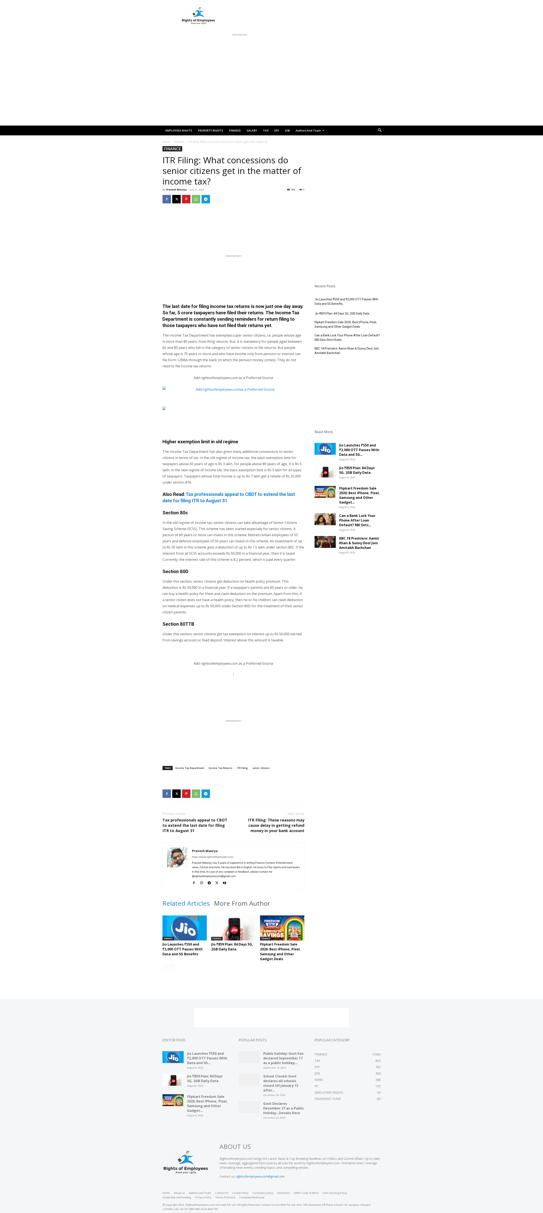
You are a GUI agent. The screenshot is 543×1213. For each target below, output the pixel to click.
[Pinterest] (186, 199)
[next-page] (172, 967)
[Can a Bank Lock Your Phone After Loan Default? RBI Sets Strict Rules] (325, 520)
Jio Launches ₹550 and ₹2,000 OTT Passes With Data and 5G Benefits (182, 949)
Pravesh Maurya (176, 189)
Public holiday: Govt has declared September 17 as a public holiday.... (283, 1058)
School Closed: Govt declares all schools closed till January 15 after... (280, 1083)
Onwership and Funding (176, 1197)
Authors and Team (308, 130)
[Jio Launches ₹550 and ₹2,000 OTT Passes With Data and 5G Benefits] (184, 930)
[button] (380, 131)
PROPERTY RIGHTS (210, 130)
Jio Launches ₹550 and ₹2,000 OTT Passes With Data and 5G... (359, 450)
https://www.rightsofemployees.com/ (213, 856)
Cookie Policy (240, 1193)
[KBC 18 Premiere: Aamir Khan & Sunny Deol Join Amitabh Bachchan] (325, 543)
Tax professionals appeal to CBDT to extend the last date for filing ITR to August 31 (194, 825)
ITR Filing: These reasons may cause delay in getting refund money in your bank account (276, 825)
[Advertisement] (239, 46)
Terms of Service (225, 1197)
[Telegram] (206, 199)
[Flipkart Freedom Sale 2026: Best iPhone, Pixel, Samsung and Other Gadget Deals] (282, 930)
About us (179, 1193)
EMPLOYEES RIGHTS (178, 130)
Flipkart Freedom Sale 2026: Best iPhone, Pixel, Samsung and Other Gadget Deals (280, 951)
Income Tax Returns (220, 767)
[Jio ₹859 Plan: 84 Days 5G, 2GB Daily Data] (233, 930)
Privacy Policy (203, 1197)
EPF (276, 130)
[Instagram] (203, 883)
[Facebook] (166, 199)
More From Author (242, 903)
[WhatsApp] (196, 199)
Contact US (221, 1193)
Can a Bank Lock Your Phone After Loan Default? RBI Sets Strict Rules (347, 337)
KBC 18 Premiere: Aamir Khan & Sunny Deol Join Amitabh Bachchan (347, 351)
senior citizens (260, 767)
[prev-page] (165, 967)
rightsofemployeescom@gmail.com (260, 1176)
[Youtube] (226, 883)
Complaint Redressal (251, 1197)
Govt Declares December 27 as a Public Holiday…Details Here (283, 1108)
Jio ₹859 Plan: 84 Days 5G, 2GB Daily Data (232, 946)
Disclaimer (283, 1193)
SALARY (252, 130)
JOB (287, 130)
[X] (176, 199)
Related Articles (186, 903)
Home (166, 142)
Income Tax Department (189, 767)
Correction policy (262, 1193)
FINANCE (235, 130)
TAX (266, 130)
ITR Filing (242, 767)
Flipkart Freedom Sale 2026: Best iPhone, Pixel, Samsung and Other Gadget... (359, 495)
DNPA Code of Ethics (306, 1193)
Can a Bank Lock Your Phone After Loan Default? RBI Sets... (357, 520)
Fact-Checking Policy (335, 1193)
